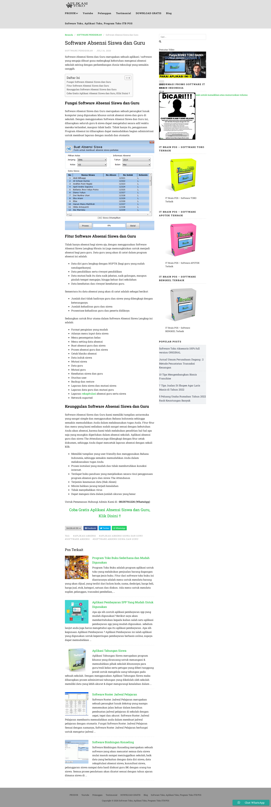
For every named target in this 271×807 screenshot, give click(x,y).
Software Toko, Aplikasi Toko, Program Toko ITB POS (99, 23)
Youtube (88, 13)
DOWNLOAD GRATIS (148, 13)
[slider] (206, 94)
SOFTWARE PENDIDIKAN (89, 34)
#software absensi (77, 539)
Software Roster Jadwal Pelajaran (114, 694)
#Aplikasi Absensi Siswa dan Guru (121, 535)
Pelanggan (104, 13)
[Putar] (161, 81)
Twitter (105, 528)
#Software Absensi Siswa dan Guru (115, 539)
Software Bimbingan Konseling (113, 742)
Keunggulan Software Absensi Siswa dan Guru (92, 89)
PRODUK (70, 13)
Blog (169, 13)
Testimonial (123, 13)
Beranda (69, 34)
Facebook (91, 528)
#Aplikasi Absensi (84, 535)
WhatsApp (120, 528)
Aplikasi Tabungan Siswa (109, 650)
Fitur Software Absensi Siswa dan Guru (88, 85)
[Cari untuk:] (182, 37)
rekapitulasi (89, 393)
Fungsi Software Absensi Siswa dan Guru (89, 81)
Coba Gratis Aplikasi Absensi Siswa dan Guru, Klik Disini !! (98, 93)
